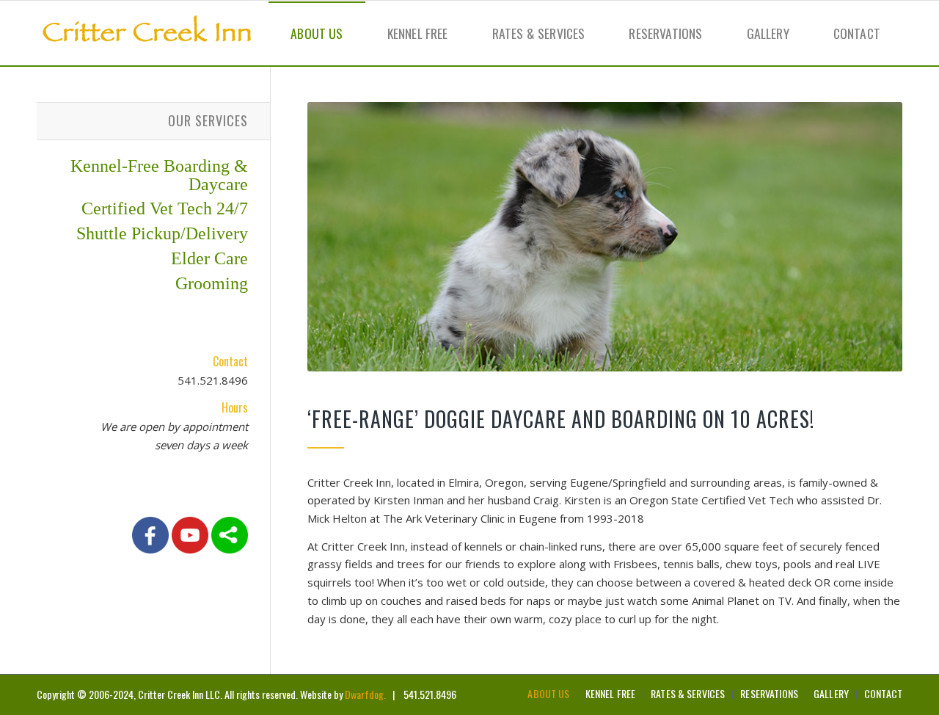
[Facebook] (150, 549)
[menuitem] (316, 33)
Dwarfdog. (365, 694)
